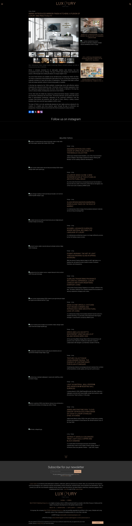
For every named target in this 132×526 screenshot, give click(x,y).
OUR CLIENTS (71, 507)
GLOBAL (63, 500)
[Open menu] (2, 4)
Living (30, 11)
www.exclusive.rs (84, 517)
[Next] (77, 34)
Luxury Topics (33, 483)
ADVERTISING (61, 507)
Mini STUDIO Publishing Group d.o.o (39, 503)
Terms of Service (65, 475)
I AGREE (98, 522)
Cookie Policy (40, 523)
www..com (74, 515)
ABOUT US (52, 507)
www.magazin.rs (58, 517)
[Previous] (30, 34)
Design (33, 11)
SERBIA (69, 500)
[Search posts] (130, 4)
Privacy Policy (76, 474)
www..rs (64, 515)
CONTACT (79, 507)
